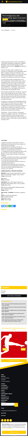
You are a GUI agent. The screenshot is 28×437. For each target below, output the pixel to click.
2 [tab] (14, 323)
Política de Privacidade (7, 428)
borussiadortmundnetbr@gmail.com (9, 410)
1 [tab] (12, 323)
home (2, 374)
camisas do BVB (5, 398)
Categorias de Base (5, 378)
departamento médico (6, 393)
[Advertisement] (14, 8)
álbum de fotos (5, 397)
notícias (3, 376)
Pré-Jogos (3, 291)
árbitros (3, 395)
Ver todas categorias (14, 296)
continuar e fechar (14, 432)
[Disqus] (14, 229)
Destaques (3, 379)
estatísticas (4, 388)
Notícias (3, 292)
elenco (3, 390)
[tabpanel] (14, 313)
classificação (4, 387)
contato (3, 402)
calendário (4, 385)
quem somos (4, 400)
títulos (3, 392)
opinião (3, 383)
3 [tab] (16, 323)
